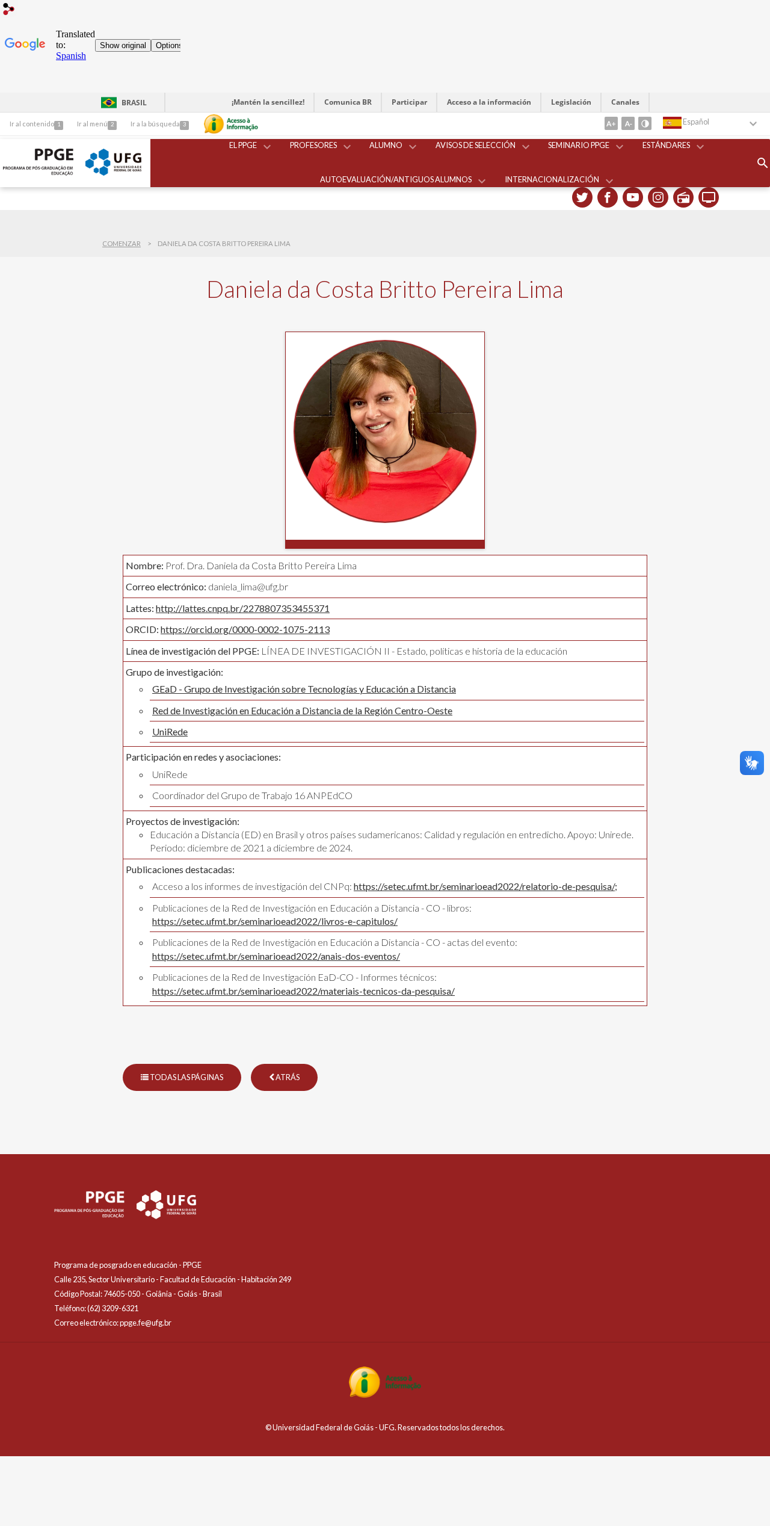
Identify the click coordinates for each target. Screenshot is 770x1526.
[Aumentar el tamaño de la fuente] (611, 123)
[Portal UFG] (113, 172)
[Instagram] (658, 197)
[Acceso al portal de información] (385, 1394)
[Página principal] (38, 172)
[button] (244, 146)
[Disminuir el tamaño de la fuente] (628, 123)
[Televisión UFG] (708, 197)
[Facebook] (607, 197)
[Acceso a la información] (231, 124)
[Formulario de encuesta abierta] (763, 163)
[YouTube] (633, 197)
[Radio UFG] (683, 197)
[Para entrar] (9, 10)
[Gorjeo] (582, 197)
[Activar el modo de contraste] (644, 123)
